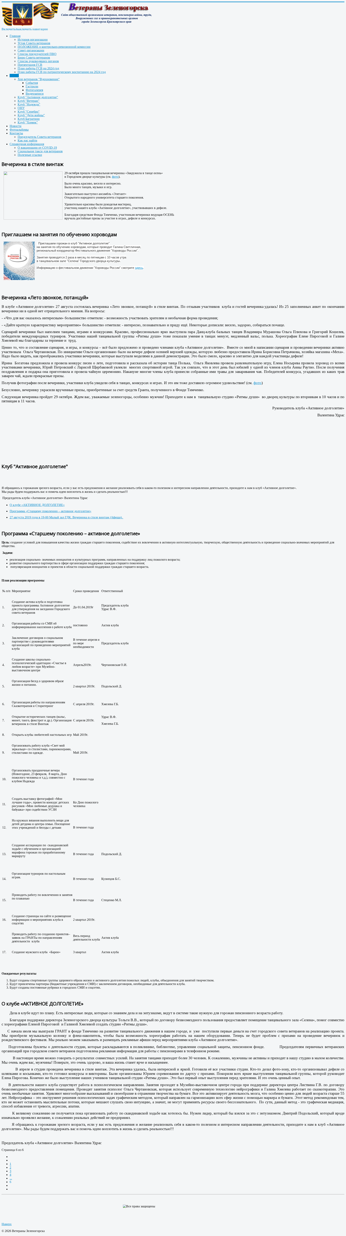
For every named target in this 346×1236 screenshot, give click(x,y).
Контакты (16, 133)
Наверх (7, 1224)
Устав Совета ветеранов (34, 43)
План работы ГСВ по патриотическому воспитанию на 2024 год (62, 72)
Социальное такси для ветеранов (40, 151)
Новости (15, 126)
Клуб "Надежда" (29, 104)
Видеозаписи (35, 93)
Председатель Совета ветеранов (39, 137)
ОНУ (21, 108)
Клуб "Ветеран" (28, 100)
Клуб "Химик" (28, 122)
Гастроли (32, 86)
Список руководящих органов (38, 61)
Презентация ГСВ (30, 64)
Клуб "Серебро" (29, 111)
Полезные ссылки (30, 155)
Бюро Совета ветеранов (34, 57)
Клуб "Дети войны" (31, 115)
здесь (139, 267)
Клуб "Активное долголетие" (38, 97)
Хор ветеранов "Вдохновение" (39, 79)
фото (115, 176)
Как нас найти (27, 140)
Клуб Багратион (29, 118)
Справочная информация (27, 144)
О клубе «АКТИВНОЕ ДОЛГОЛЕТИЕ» (37, 505)
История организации (33, 39)
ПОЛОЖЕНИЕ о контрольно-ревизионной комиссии (54, 46)
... (11, 1178)
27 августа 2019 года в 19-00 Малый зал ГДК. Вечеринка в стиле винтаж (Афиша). (66, 517)
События (32, 82)
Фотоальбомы (19, 129)
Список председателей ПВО (37, 54)
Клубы (14, 75)
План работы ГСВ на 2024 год (38, 68)
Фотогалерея (34, 90)
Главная (15, 36)
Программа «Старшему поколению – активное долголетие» (50, 511)
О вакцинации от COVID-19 (37, 147)
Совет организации (31, 50)
